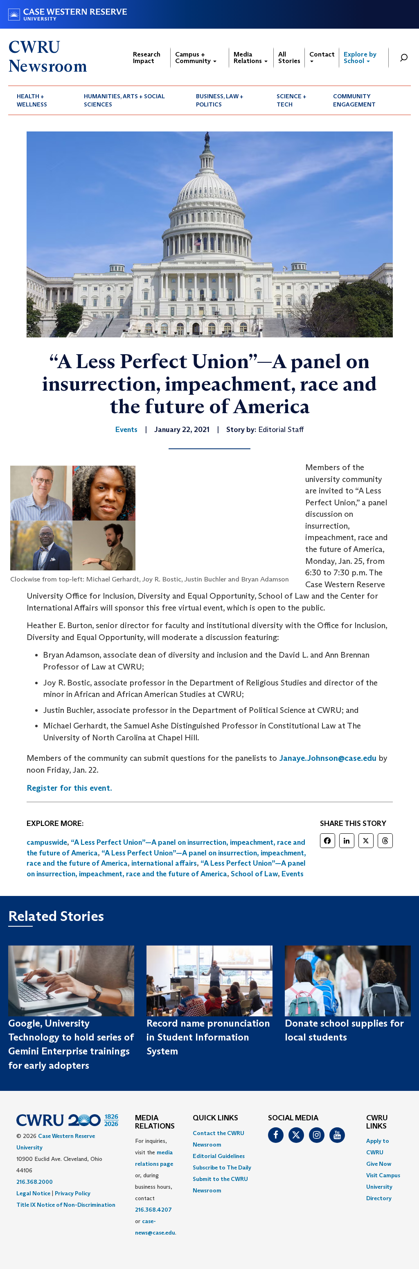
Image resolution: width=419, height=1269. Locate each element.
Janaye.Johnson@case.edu (327, 758)
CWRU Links (377, 1122)
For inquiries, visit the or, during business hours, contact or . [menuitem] (155, 1186)
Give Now (378, 1163)
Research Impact (146, 57)
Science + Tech (291, 100)
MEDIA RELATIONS (155, 1122)
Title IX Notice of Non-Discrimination (65, 1204)
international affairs (164, 863)
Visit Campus (383, 1175)
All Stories (289, 57)
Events (293, 873)
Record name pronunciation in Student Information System (208, 1037)
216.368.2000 (34, 1181)
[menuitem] (41, 100)
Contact (322, 54)
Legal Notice (33, 1193)
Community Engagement (354, 100)
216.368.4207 (153, 1209)
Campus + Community (193, 57)
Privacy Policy (72, 1193)
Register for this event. (69, 788)
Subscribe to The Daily (222, 1167)
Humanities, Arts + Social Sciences (124, 100)
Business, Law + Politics (219, 100)
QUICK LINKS (215, 1118)
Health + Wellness (32, 100)
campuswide (47, 842)
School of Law (254, 873)
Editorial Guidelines (219, 1156)
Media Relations (249, 57)
